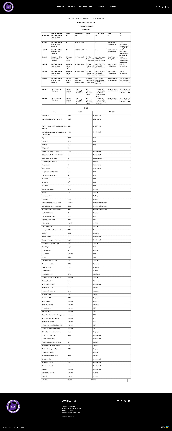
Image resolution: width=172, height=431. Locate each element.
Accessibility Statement (68, 416)
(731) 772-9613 (69, 410)
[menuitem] (61, 7)
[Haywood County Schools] (8, 7)
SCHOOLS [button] (71, 6)
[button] (157, 7)
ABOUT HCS (60, 6)
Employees (101, 6)
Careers (113, 6)
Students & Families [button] (86, 6)
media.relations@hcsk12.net (72, 412)
